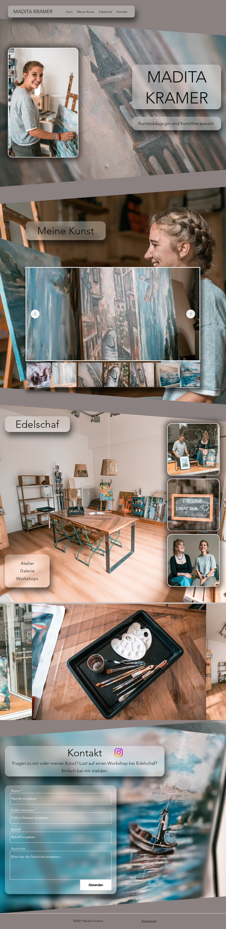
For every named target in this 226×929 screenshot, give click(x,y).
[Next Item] (190, 314)
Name (15, 790)
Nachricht (18, 848)
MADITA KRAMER (33, 12)
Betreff (16, 829)
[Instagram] (118, 752)
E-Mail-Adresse (22, 810)
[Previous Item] (35, 314)
